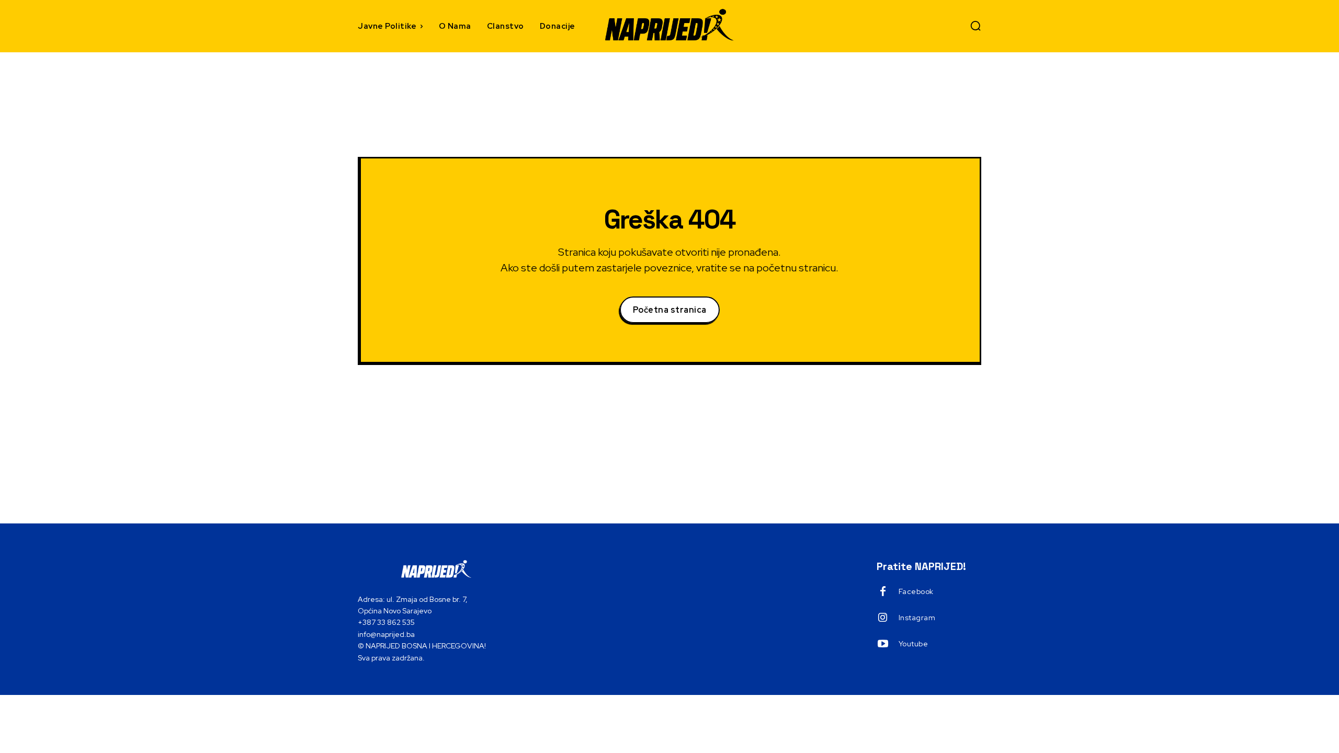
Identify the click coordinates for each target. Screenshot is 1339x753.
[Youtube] (882, 644)
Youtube (913, 643)
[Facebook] (882, 591)
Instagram (917, 617)
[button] (975, 25)
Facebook (916, 591)
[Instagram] (882, 618)
